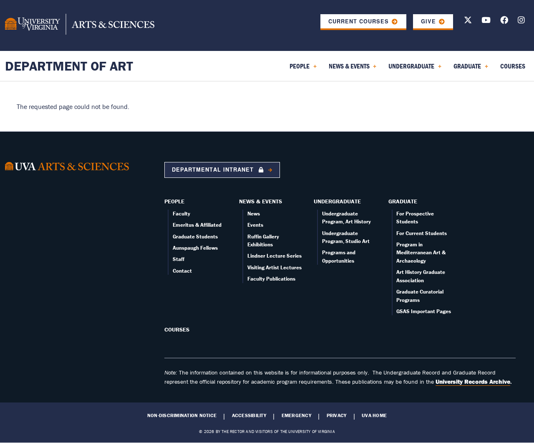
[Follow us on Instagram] (521, 21)
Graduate (402, 201)
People (174, 201)
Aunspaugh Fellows (195, 247)
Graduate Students (195, 236)
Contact (182, 270)
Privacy (337, 415)
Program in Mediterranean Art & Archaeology (421, 252)
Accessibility (249, 415)
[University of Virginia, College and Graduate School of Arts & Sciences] (79, 25)
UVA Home (374, 415)
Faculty (181, 213)
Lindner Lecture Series (274, 255)
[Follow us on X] (468, 21)
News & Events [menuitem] (347, 69)
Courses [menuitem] (512, 66)
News (253, 213)
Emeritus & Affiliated (197, 224)
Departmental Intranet (214, 169)
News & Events (260, 201)
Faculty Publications (271, 278)
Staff (178, 259)
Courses (176, 329)
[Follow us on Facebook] (504, 21)
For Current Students (421, 233)
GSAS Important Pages (423, 311)
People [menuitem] (298, 69)
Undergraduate (337, 201)
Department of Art (69, 66)
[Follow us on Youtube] (486, 21)
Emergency (296, 415)
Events (255, 224)
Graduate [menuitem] (465, 69)
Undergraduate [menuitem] (409, 69)
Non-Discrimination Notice (182, 415)
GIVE (428, 21)
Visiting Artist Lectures (274, 267)
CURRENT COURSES (358, 21)
